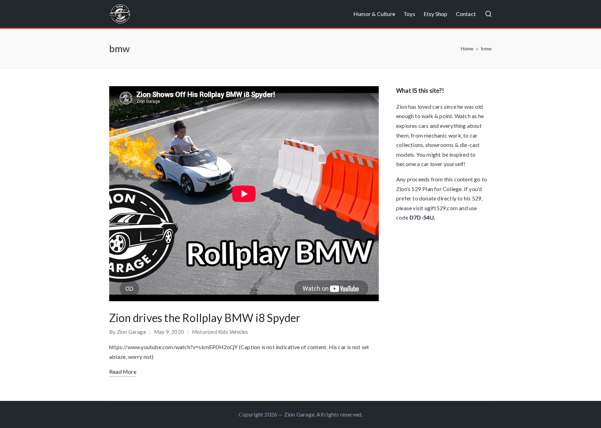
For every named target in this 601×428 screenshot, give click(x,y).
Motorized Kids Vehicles (220, 332)
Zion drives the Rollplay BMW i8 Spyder (205, 317)
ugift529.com (441, 208)
